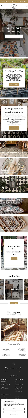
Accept (14, 408)
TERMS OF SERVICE (19, 384)
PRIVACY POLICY (18, 385)
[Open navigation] (4, 6)
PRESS (2, 387)
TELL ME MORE (14, 258)
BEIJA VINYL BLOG (5, 385)
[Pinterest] (17, 376)
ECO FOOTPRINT (4, 383)
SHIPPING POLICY (18, 387)
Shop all (14, 303)
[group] (14, 289)
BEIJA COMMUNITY (5, 388)
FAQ (16, 381)
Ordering (17, 398)
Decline (14, 411)
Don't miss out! (14, 36)
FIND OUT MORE (14, 84)
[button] (1, 289)
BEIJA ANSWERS (18, 391)
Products (3, 397)
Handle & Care (4, 398)
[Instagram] (14, 376)
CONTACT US (17, 383)
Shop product (6, 337)
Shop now (21, 337)
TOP (14, 364)
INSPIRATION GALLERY (5, 384)
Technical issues (19, 397)
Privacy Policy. (10, 405)
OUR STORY (3, 381)
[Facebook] (11, 376)
